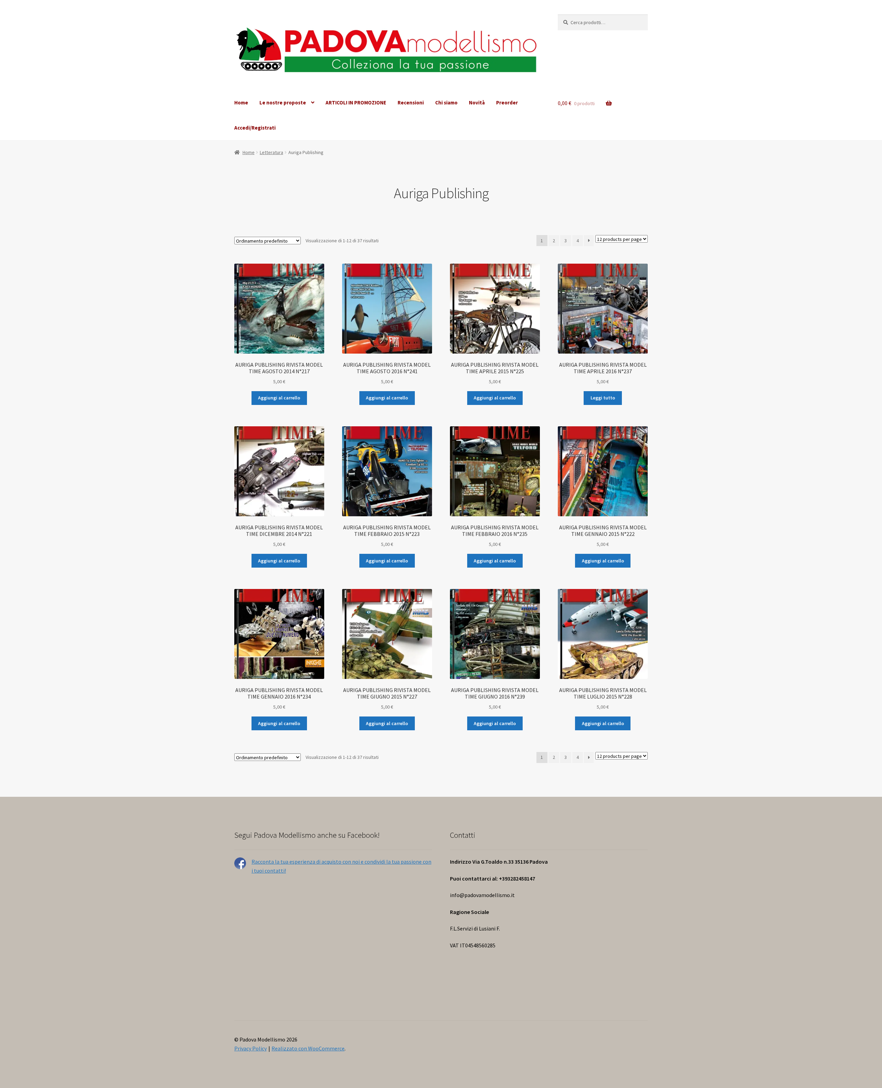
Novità (477, 102)
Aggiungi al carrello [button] (279, 398)
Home (241, 102)
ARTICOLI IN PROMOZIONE (356, 102)
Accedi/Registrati (255, 127)
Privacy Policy (250, 1048)
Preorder (507, 102)
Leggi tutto (603, 398)
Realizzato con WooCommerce (308, 1048)
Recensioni (411, 102)
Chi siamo (446, 102)
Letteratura (271, 152)
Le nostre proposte (282, 102)
